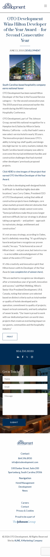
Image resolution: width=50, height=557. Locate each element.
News (25, 490)
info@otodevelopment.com (25, 462)
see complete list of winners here (26, 272)
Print (10, 336)
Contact (25, 506)
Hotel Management (25, 483)
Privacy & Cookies (25, 510)
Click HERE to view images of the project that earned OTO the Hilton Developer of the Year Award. (24, 175)
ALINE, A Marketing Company (28, 540)
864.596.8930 (25, 351)
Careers (25, 502)
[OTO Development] (14, 6)
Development (25, 486)
